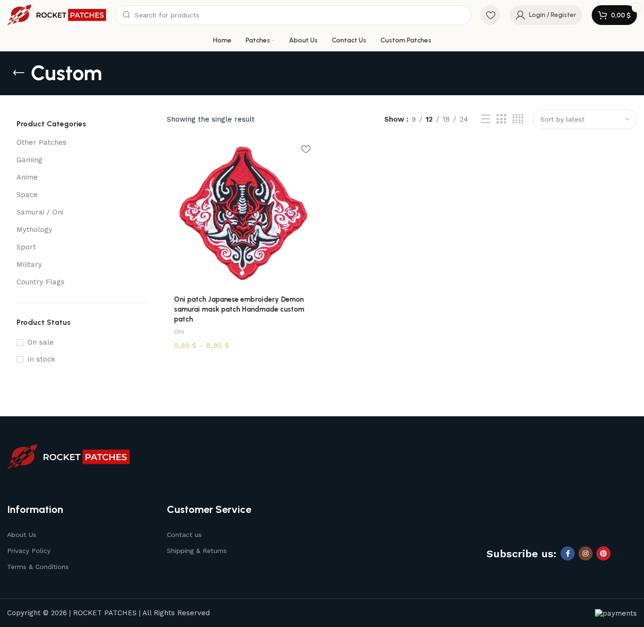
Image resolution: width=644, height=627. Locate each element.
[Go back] (19, 73)
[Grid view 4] (517, 119)
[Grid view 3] (501, 119)
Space (27, 194)
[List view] (485, 119)
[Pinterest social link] (603, 553)
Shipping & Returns (197, 550)
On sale (40, 342)
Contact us (184, 534)
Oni (179, 331)
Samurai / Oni (40, 212)
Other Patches (41, 142)
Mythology (34, 229)
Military (29, 264)
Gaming (29, 160)
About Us (21, 534)
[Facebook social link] (568, 553)
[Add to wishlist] (305, 149)
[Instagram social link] (585, 553)
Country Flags (41, 282)
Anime (27, 177)
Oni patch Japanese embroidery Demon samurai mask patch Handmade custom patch (239, 309)
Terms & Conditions (38, 566)
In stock (41, 359)
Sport (26, 247)
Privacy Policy (28, 550)
